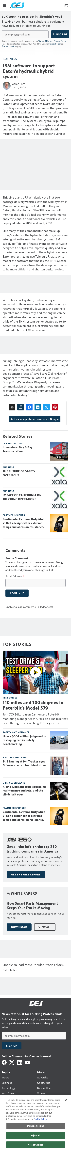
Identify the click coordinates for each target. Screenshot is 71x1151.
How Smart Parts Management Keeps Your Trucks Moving (32, 905)
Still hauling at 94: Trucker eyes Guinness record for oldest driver (25, 763)
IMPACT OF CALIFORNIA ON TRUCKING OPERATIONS (22, 497)
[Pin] (55, 407)
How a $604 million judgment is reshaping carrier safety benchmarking (24, 740)
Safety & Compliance (16, 732)
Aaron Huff (18, 83)
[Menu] (5, 5)
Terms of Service (9, 46)
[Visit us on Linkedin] (19, 1062)
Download (19, 927)
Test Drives (10, 697)
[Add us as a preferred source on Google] (20, 407)
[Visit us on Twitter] (12, 1062)
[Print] (12, 407)
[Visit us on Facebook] (4, 1062)
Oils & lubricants (14, 782)
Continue (17, 593)
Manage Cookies (35, 1125)
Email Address (14, 576)
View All (44, 927)
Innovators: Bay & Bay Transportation (17, 449)
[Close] (65, 1100)
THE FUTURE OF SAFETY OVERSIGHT (19, 473)
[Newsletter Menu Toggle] (66, 5)
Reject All (35, 1135)
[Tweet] (46, 407)
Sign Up (11, 1045)
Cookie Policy (40, 1119)
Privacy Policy (54, 43)
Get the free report (25, 874)
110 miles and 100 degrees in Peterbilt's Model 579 (33, 705)
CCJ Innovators (12, 443)
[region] (35, 1123)
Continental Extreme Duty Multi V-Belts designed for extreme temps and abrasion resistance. (24, 523)
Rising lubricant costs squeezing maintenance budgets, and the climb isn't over (24, 790)
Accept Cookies (35, 1144)
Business (10, 59)
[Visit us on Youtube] (27, 1062)
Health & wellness (15, 757)
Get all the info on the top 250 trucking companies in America (32, 849)
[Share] (29, 407)
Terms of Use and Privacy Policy (52, 41)
